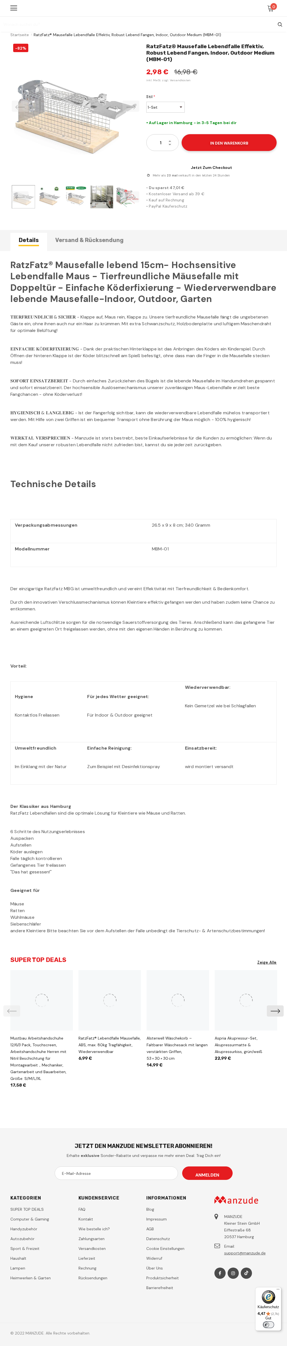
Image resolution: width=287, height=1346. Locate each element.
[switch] (268, 1324)
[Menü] (278, 1290)
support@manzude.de (245, 1253)
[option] (75, 106)
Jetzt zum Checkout (211, 167)
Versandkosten (180, 80)
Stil (150, 96)
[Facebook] (220, 1273)
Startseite (19, 35)
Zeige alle (267, 962)
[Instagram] (233, 1273)
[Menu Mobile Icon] (13, 8)
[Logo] (144, 7)
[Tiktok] (246, 1273)
